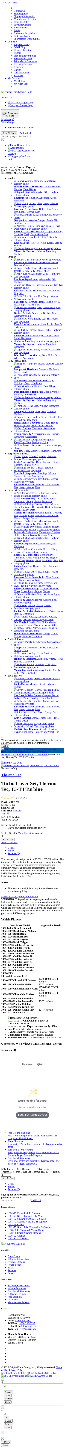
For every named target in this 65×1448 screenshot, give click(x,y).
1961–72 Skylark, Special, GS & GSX (27, 1218)
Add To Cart (8, 839)
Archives (18, 75)
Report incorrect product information (19, 896)
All (9, 754)
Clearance (13, 1299)
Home (4, 754)
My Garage (7, 119)
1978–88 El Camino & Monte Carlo (26, 1230)
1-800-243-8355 (27, 1323)
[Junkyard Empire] (20, 105)
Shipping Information (24, 16)
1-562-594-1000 (23, 1320)
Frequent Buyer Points (25, 55)
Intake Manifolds (39, 754)
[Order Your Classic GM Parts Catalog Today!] (13, 1243)
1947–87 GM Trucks (18, 1238)
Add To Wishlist (9, 842)
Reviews (18, 67)
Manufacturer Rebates (25, 19)
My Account (14, 78)
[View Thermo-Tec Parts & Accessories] (11, 762)
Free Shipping (21, 13)
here (25, 742)
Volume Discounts (23, 58)
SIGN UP (36, 1200)
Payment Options (22, 24)
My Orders (19, 81)
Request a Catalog (8, 1207)
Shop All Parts (9, 133)
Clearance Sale (21, 72)
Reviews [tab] (27, 1064)
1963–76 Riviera (16, 1224)
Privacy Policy (16, 1370)
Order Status (14, 1256)
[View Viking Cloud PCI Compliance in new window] (18, 1373)
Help (10, 8)
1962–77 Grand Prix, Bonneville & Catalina (30, 1227)
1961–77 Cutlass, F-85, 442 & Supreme (27, 1221)
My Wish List (20, 83)
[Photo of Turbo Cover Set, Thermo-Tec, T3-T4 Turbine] (30, 765)
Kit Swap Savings (23, 64)
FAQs (17, 30)
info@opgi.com (29, 1326)
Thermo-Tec (11, 775)
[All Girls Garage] (20, 102)
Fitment (11, 850)
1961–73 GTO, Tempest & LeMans (25, 1216)
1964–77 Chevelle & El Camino (24, 1213)
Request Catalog (22, 44)
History (17, 53)
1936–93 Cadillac (16, 1235)
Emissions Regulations (25, 33)
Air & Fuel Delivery (21, 754)
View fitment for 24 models (31, 833)
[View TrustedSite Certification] (45, 1373)
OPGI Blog (19, 47)
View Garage (8, 122)
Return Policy (21, 27)
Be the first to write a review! (32, 1115)
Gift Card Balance (23, 36)
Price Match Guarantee (25, 61)
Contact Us (19, 10)
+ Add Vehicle (25, 133)
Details (11, 847)
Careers (17, 69)
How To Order (21, 22)
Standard (16, 810)
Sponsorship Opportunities (27, 38)
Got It (5, 746)
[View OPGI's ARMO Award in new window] (39, 1375)
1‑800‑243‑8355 (9, 2)
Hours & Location (23, 50)
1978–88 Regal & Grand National (24, 1233)
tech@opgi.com (28, 1329)
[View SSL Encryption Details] (14, 1375)
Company (12, 41)
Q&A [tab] (40, 1064)
